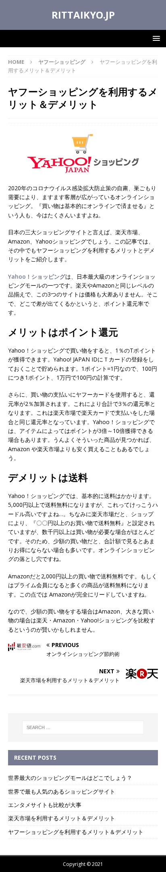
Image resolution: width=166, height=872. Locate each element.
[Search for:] (83, 727)
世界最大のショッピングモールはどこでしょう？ (70, 778)
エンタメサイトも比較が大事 (44, 805)
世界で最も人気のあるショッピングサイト (61, 791)
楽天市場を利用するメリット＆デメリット (61, 818)
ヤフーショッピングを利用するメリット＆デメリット (75, 832)
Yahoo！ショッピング (36, 276)
